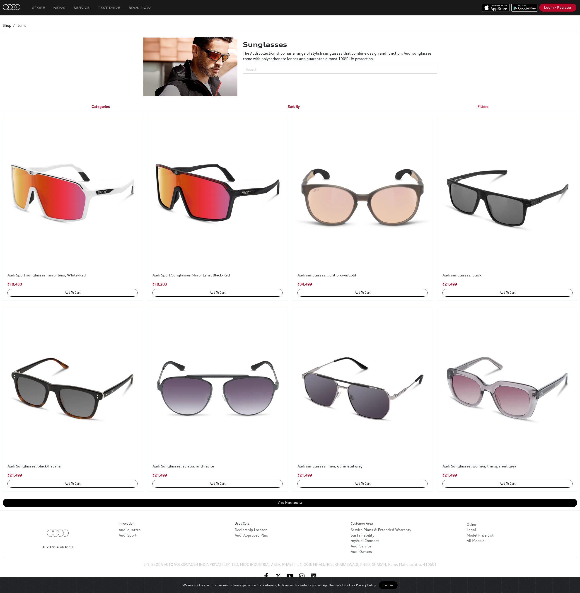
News (59, 8)
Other (471, 524)
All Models (476, 540)
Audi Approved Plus (251, 535)
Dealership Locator (251, 530)
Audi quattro (129, 530)
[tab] (101, 106)
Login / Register (558, 7)
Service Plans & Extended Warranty (381, 530)
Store (38, 8)
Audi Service (361, 546)
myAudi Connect (365, 540)
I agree (388, 585)
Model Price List (480, 535)
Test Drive (109, 8)
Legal (471, 530)
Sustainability (362, 535)
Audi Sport (128, 535)
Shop (7, 25)
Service (82, 8)
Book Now (139, 8)
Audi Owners (361, 551)
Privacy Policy (366, 585)
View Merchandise (290, 502)
